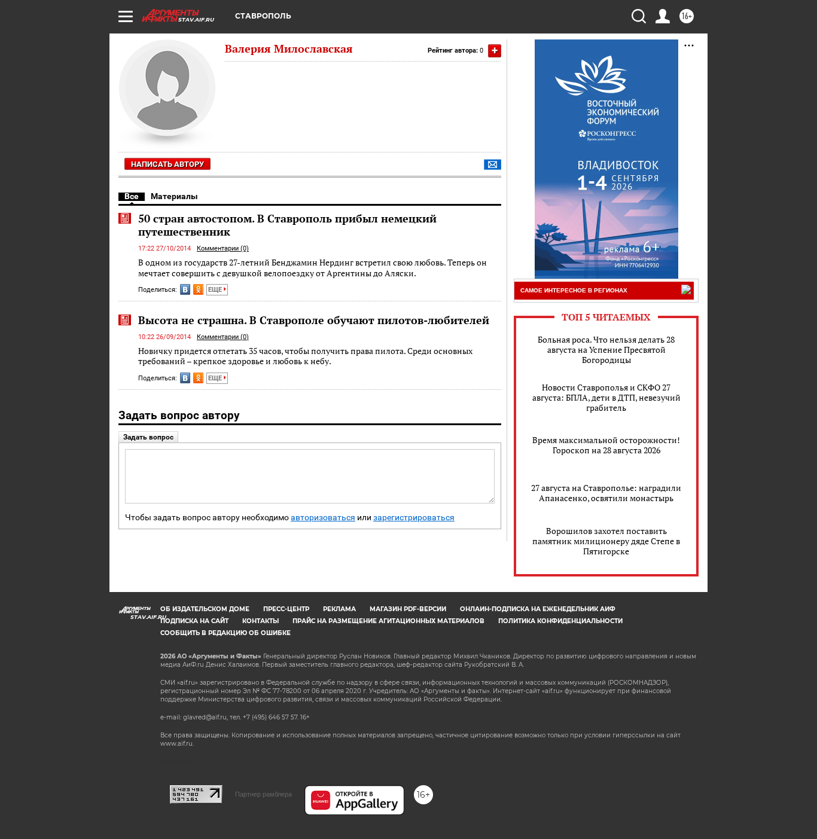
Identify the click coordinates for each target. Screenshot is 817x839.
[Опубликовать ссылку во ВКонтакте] (185, 289)
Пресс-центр (286, 609)
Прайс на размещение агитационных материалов (388, 621)
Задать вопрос (148, 437)
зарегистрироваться (414, 517)
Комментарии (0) (223, 248)
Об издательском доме (204, 609)
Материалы (174, 196)
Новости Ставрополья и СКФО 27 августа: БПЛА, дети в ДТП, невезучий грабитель (606, 397)
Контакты (260, 621)
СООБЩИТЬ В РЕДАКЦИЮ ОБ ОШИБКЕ (225, 633)
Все (131, 196)
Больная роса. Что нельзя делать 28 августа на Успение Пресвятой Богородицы (606, 349)
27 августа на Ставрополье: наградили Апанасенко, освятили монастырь (606, 493)
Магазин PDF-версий (408, 609)
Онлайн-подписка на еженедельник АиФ (537, 609)
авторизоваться (323, 517)
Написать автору (167, 164)
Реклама (339, 609)
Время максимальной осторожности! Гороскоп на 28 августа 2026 (606, 445)
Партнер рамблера (263, 794)
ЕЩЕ (216, 290)
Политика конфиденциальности (560, 621)
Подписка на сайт (194, 621)
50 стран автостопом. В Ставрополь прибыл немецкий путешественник (287, 225)
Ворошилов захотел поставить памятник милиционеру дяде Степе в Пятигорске (606, 541)
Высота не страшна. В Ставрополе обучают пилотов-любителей (313, 320)
